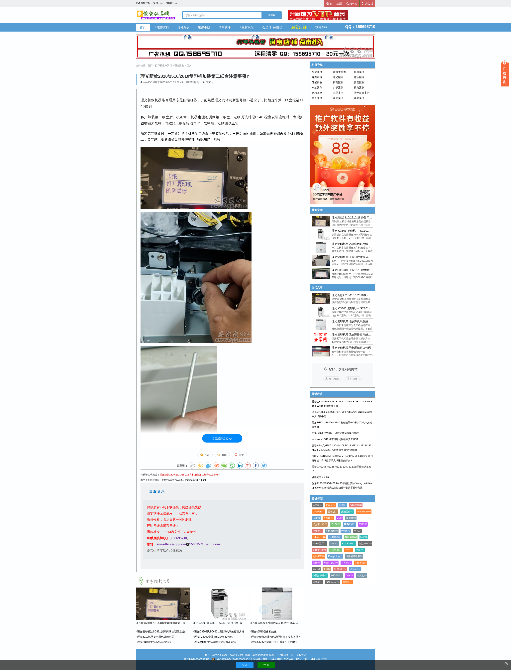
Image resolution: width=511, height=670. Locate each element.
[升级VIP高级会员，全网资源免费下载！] (331, 15)
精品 (363, 537)
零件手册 (319, 550)
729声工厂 (319, 543)
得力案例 (359, 87)
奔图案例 (317, 77)
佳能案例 (317, 82)
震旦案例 (317, 97)
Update (355, 569)
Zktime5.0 (319, 537)
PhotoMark (364, 511)
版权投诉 (301, 655)
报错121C (332, 582)
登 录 (245, 665)
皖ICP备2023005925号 (196, 659)
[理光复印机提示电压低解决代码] (321, 351)
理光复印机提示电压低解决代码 (351, 347)
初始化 (330, 505)
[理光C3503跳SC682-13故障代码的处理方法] (321, 273)
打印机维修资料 (163, 65)
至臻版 (332, 511)
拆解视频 (356, 505)
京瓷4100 (365, 543)
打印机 (346, 562)
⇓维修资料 (161, 27)
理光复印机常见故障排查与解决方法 (215, 641)
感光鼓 (347, 582)
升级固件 (347, 511)
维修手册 (204, 27)
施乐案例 (359, 77)
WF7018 (336, 575)
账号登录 (334, 378)
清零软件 (225, 27)
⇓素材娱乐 (246, 27)
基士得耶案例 (361, 92)
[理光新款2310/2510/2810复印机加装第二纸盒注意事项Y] (321, 221)
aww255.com (219, 655)
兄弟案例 (317, 71)
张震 (342, 505)
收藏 (224, 455)
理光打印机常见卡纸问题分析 (154, 641)
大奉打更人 (330, 562)
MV (340, 518)
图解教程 (332, 530)
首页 (143, 27)
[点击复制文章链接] (192, 466)
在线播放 (360, 562)
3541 (363, 524)
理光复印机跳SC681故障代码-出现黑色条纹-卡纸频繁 (168, 631)
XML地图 (315, 659)
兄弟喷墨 (335, 537)
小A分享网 (276, 659)
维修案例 (183, 27)
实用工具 (158, 3)
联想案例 (317, 92)
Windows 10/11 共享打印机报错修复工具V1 (335, 439)
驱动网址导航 (143, 3)
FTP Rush (348, 543)
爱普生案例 (339, 71)
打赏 (207, 455)
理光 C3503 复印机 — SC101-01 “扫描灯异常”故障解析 (366, 230)
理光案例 (179, 65)
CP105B (318, 511)
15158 (335, 524)
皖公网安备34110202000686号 (234, 659)
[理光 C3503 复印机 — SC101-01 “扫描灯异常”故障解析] (321, 234)
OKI (349, 575)
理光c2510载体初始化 (263, 631)
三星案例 (338, 92)
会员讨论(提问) (272, 27)
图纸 (316, 562)
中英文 (361, 575)
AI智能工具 (171, 3)
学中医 (317, 505)
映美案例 (338, 97)
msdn (334, 543)
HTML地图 (302, 659)
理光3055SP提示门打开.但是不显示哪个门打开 (278, 641)
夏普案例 (359, 82)
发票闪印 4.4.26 (320, 477)
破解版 (317, 582)
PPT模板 (349, 524)
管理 (324, 659)
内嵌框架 (319, 556)
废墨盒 (351, 518)
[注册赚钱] (342, 154)
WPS (357, 530)
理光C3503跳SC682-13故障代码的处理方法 (219, 631)
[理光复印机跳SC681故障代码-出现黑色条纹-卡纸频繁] (321, 260)
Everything (335, 556)
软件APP (321, 27)
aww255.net (236, 655)
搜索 (272, 15)
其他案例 (359, 97)
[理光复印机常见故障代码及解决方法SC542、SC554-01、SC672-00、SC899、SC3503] (321, 247)
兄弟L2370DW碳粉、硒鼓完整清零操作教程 (335, 433)
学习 (316, 569)
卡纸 (327, 569)
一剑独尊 (335, 550)
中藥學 (317, 530)
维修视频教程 (354, 556)
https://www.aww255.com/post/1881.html (184, 480)
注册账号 (355, 378)
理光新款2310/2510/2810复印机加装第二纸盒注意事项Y (190, 474)
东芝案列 (317, 87)
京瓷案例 (338, 87)
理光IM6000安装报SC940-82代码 (213, 636)
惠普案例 (359, 71)
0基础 (345, 530)
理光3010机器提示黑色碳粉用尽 (155, 636)
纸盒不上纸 (320, 524)
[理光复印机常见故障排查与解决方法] (321, 338)
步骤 (316, 518)
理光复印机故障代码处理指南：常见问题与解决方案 (281, 636)
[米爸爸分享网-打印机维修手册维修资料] (156, 15)
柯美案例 (338, 82)
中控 (348, 550)
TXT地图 (288, 659)
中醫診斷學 (320, 575)
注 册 (266, 665)
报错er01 (340, 569)
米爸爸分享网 (260, 659)
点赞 (241, 455)
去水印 (328, 518)
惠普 (360, 550)
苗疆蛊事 (351, 537)
